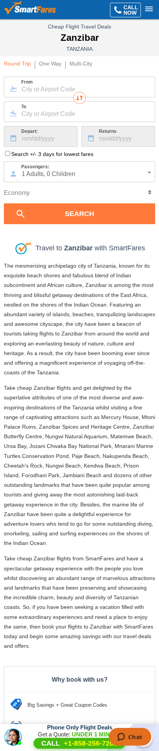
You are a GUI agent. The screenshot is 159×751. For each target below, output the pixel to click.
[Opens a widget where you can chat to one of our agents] (129, 737)
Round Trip (17, 64)
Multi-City (80, 64)
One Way (50, 64)
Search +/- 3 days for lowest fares (52, 154)
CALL (79, 743)
